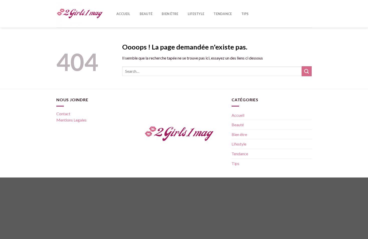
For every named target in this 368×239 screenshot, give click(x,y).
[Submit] (307, 71)
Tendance (223, 14)
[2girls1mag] (81, 13)
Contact (63, 113)
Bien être (170, 14)
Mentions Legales (71, 120)
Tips (245, 14)
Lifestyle (196, 14)
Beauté (146, 14)
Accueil (123, 14)
